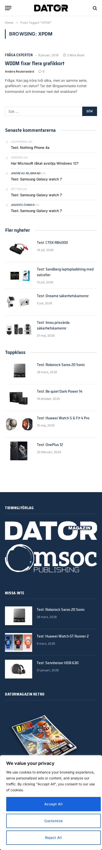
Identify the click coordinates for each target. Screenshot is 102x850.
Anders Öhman (22, 205)
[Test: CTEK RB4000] (18, 248)
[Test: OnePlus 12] (18, 451)
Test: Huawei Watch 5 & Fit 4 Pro (63, 418)
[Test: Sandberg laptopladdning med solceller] (18, 275)
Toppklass (15, 352)
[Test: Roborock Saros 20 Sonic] (18, 371)
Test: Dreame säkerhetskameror (63, 296)
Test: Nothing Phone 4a (30, 147)
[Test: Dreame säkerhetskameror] (18, 302)
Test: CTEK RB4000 (52, 242)
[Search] (94, 8)
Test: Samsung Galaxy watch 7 (36, 179)
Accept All (53, 804)
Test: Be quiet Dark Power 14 (59, 391)
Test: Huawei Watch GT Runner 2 (63, 636)
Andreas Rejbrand (25, 173)
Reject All (53, 837)
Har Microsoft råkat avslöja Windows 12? (44, 163)
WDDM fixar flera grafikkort (34, 63)
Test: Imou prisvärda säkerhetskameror (53, 325)
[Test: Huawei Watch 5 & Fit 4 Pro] (18, 424)
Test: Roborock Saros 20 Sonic (61, 365)
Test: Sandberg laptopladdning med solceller (65, 272)
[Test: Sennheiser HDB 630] (18, 669)
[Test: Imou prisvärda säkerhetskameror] (18, 328)
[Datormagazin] (51, 8)
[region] (51, 802)
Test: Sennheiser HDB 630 (57, 663)
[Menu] (8, 8)
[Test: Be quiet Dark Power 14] (18, 397)
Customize (53, 821)
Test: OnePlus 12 (50, 445)
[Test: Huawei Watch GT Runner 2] (18, 642)
